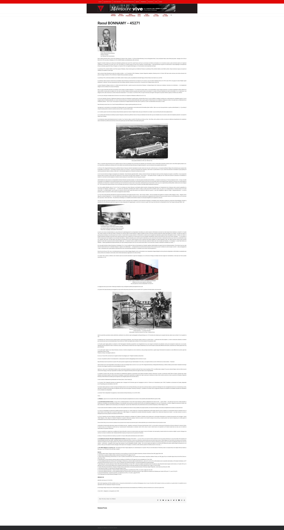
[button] (171, 14)
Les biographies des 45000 (113, 491)
